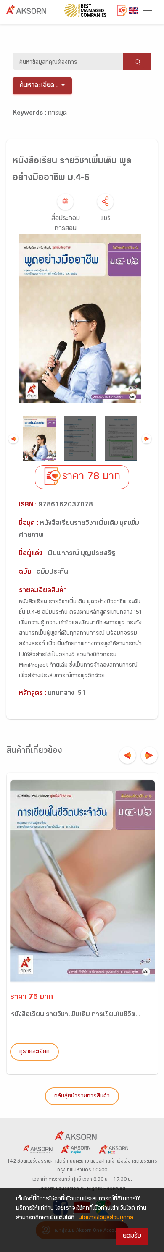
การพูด (57, 113)
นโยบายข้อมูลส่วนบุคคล (106, 1218)
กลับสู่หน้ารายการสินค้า (82, 1096)
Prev (13, 438)
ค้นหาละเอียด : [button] (39, 86)
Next (146, 438)
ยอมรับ (132, 1236)
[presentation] (127, 755)
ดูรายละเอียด (34, 1052)
